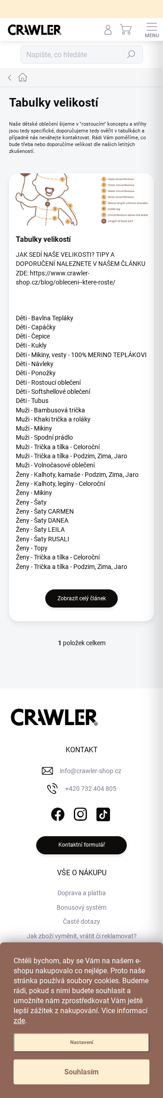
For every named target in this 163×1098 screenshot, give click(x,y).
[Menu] (151, 29)
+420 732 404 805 (90, 788)
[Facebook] (57, 813)
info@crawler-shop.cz (90, 770)
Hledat (131, 54)
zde (19, 1020)
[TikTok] (102, 813)
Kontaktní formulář (81, 845)
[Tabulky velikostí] (81, 199)
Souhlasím (81, 1072)
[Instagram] (79, 813)
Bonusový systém (81, 907)
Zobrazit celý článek (82, 598)
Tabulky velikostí (43, 239)
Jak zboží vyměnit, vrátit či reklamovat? (82, 936)
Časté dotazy (81, 921)
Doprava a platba (82, 893)
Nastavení (81, 1042)
